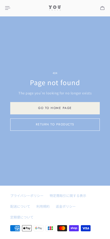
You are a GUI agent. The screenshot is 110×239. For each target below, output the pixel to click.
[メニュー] (8, 8)
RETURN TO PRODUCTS (55, 124)
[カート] (102, 8)
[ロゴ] (55, 8)
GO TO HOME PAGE (55, 108)
